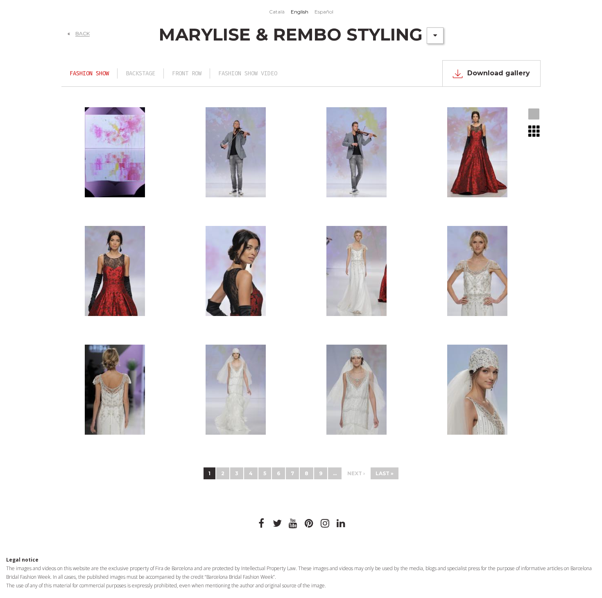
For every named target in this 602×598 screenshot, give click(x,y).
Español (324, 12)
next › (356, 473)
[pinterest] (309, 523)
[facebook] (261, 523)
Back (82, 33)
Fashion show (89, 73)
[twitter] (277, 523)
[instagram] (325, 523)
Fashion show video (247, 73)
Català (277, 12)
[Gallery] (534, 114)
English (299, 12)
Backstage (140, 73)
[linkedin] (341, 523)
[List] (534, 131)
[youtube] (293, 523)
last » (385, 473)
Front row (186, 73)
